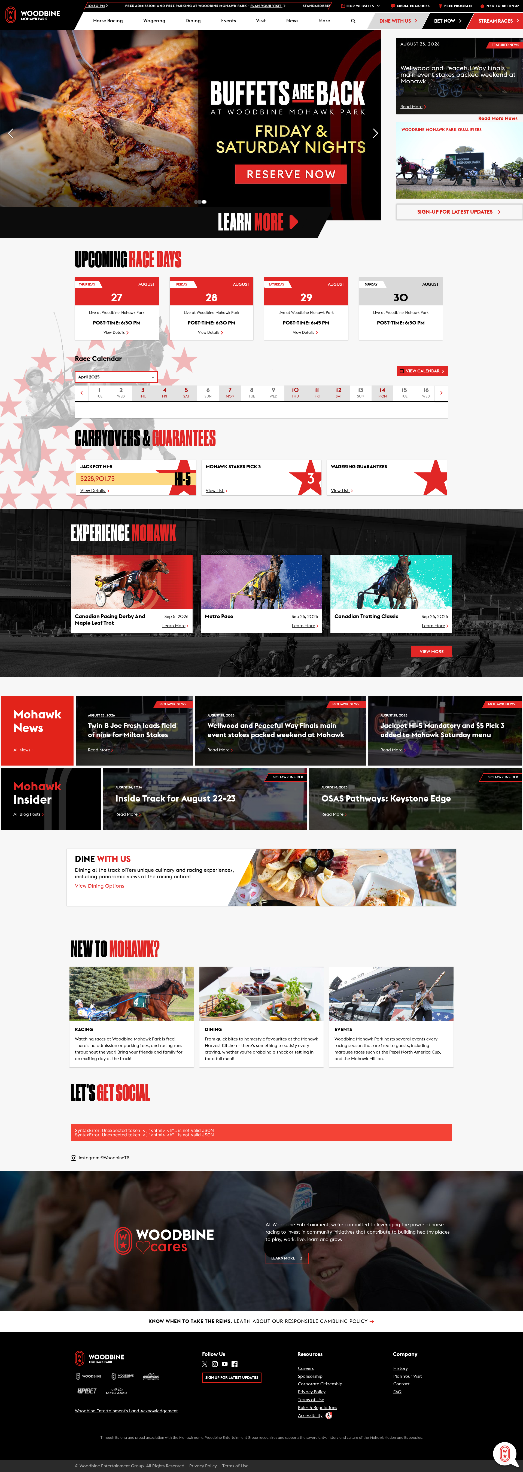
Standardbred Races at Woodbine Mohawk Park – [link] (207, 6)
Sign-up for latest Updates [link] (454, 212)
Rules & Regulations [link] (317, 1408)
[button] (324, 21)
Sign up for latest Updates (231, 1378)
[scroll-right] (441, 394)
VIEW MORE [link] (432, 651)
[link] (32, 15)
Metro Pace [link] (219, 616)
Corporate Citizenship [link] (320, 1384)
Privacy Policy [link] (312, 1392)
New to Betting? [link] (502, 6)
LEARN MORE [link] (283, 1258)
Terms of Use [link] (311, 1400)
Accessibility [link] (310, 1415)
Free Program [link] (458, 6)
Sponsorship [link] (310, 1376)
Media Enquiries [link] (413, 6)
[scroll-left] (81, 394)
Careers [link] (306, 1368)
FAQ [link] (397, 1392)
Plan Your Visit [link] (407, 1376)
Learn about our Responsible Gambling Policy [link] (261, 1321)
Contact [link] (401, 1384)
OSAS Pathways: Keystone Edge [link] (386, 798)
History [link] (400, 1368)
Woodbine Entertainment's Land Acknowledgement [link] (126, 1411)
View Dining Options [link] (99, 886)
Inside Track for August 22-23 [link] (175, 798)
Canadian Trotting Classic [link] (366, 616)
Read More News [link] (498, 118)
